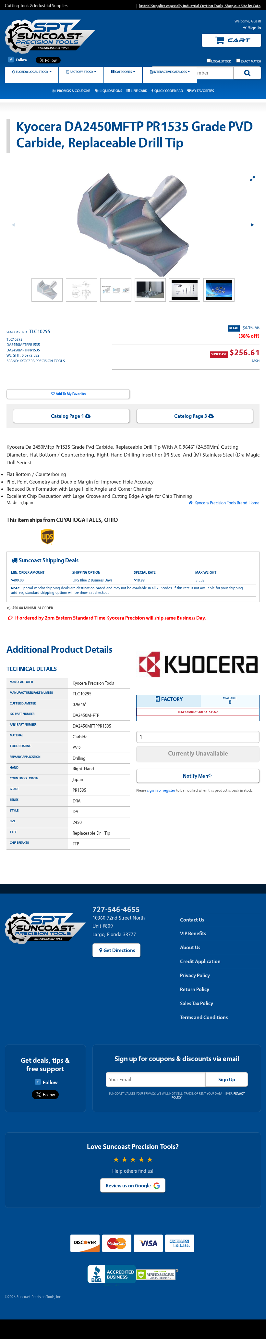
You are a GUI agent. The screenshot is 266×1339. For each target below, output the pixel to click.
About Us (190, 947)
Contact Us (192, 920)
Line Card (139, 91)
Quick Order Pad (168, 91)
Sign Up (226, 1080)
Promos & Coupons (74, 91)
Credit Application (200, 961)
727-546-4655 (116, 909)
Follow (21, 60)
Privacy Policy (195, 975)
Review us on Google (128, 1186)
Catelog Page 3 (190, 416)
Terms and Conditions (204, 1017)
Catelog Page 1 (67, 416)
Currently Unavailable (198, 753)
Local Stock (221, 61)
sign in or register (161, 790)
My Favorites (202, 91)
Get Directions (119, 950)
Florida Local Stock (32, 72)
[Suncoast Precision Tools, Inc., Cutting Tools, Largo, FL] (111, 1276)
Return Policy (194, 989)
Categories (123, 72)
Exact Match (251, 61)
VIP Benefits (193, 933)
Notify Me (194, 776)
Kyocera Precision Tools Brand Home (227, 502)
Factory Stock (81, 72)
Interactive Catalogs (170, 72)
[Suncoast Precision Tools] (51, 37)
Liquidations (111, 91)
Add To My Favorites (71, 394)
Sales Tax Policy (196, 1003)
